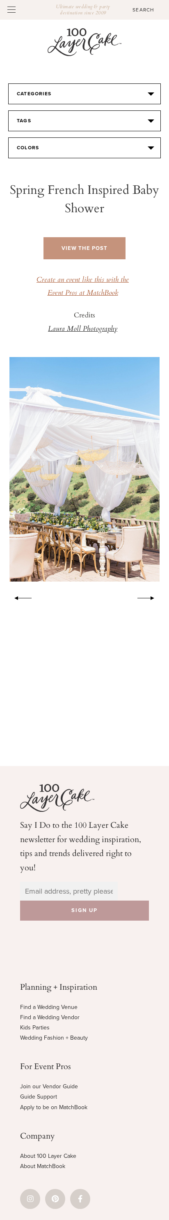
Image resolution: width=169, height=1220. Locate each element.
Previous (19, 596)
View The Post (84, 248)
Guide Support (38, 1096)
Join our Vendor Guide (49, 1086)
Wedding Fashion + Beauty (54, 1037)
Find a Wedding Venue (49, 1007)
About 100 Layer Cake (48, 1156)
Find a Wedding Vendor (50, 1017)
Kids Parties (35, 1027)
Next (150, 596)
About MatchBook (42, 1166)
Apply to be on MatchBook (53, 1107)
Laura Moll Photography (82, 329)
